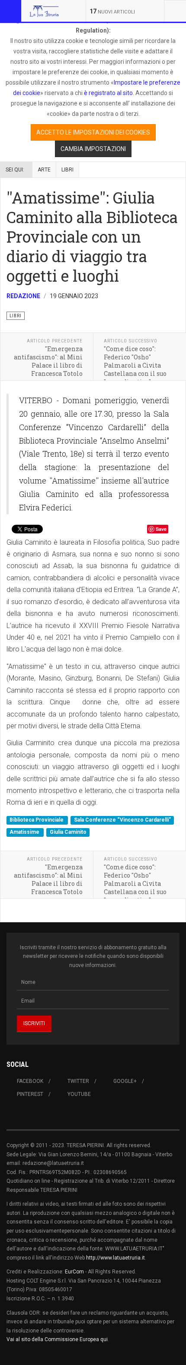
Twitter (78, 1081)
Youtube (79, 1094)
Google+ (125, 1081)
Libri (67, 170)
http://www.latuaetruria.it (115, 1258)
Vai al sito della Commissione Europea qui (57, 1339)
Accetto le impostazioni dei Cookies (93, 132)
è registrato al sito (108, 92)
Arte (44, 170)
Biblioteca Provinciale (37, 820)
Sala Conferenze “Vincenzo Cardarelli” (122, 820)
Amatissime (25, 832)
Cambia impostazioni (93, 148)
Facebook (30, 1081)
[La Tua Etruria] (44, 11)
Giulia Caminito (68, 832)
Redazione (23, 296)
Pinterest (30, 1094)
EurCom (74, 1272)
